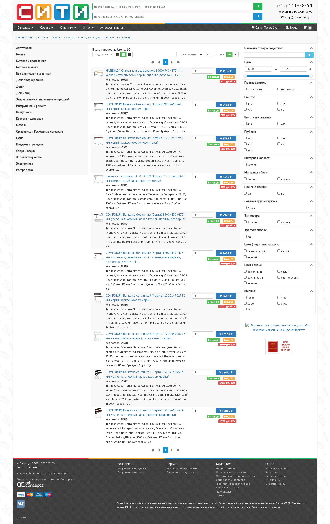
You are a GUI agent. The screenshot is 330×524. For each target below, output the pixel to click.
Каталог (43, 37)
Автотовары (24, 48)
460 (249, 150)
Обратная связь (275, 483)
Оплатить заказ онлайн (231, 472)
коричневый (255, 277)
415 (249, 104)
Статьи (220, 495)
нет (282, 193)
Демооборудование (30, 80)
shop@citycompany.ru (298, 17)
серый (284, 251)
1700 (283, 303)
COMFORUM (254, 89)
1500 (250, 303)
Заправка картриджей (131, 468)
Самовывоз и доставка (230, 479)
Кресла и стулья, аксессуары (84, 37)
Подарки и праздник (29, 144)
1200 (283, 297)
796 (249, 109)
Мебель (57, 37)
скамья (285, 222)
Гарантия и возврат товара (233, 483)
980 (249, 309)
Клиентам (67, 27)
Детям (20, 86)
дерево (252, 179)
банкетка (253, 222)
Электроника (24, 164)
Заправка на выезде (130, 472)
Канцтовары (24, 112)
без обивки (254, 271)
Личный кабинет (226, 468)
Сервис (45, 27)
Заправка (24, 27)
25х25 (251, 208)
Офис (19, 138)
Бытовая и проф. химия (31, 61)
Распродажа (24, 170)
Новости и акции (275, 476)
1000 (250, 297)
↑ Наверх (23, 517)
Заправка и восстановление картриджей (43, 99)
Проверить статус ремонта (183, 472)
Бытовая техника (27, 67)
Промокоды (223, 491)
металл (252, 164)
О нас (87, 27)
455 (283, 144)
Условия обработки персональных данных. (44, 473)
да (249, 193)
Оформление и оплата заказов (236, 476)
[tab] (278, 48)
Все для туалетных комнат (33, 74)
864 (283, 109)
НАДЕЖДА (287, 89)
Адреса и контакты (277, 468)
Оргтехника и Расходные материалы (40, 131)
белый (284, 271)
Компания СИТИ (24, 37)
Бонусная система (227, 487)
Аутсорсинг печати (112, 27)
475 (283, 104)
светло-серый (256, 251)
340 (249, 138)
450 (249, 144)
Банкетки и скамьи (118, 37)
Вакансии (271, 472)
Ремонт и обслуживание (182, 468)
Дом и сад (23, 93)
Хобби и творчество (29, 157)
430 (283, 138)
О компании (273, 479)
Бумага (20, 54)
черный (252, 257)
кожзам (285, 179)
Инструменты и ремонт (31, 106)
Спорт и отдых (25, 151)
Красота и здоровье (29, 119)
